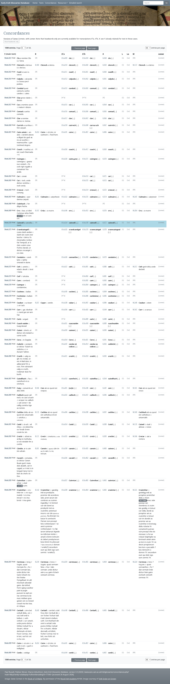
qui (46, 550)
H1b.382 (85, 276)
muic (19, 598)
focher (46, 615)
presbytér (45, 508)
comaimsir (21, 169)
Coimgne (20, 159)
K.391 (105, 340)
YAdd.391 (7, 424)
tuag (19, 326)
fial (18, 242)
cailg (26, 356)
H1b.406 (85, 610)
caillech (30, 400)
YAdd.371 (7, 229)
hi (46, 518)
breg (28, 562)
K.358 (105, 58)
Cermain (20, 567)
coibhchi (111, 344)
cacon (30, 104)
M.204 (135, 210)
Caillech (20, 395)
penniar (142, 503)
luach (31, 397)
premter (44, 495)
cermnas (23, 596)
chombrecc (143, 505)
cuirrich (111, 125)
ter (22, 492)
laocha (19, 237)
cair (28, 466)
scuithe (25, 140)
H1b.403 (85, 480)
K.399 (105, 436)
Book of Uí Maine (35, 679)
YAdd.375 (7, 280)
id (53, 415)
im (24, 216)
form (19, 588)
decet (141, 544)
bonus (21, 81)
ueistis (25, 266)
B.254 (37, 132)
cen (27, 312)
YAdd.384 (7, 340)
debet (45, 539)
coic (91, 388)
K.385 (105, 296)
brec (150, 562)
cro (18, 218)
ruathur (27, 149)
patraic (151, 529)
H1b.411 (85, 652)
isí (57, 524)
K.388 (105, 319)
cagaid (19, 468)
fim (30, 441)
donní (49, 505)
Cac (18, 104)
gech (145, 266)
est (18, 152)
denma (19, 199)
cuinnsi (72, 330)
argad (25, 319)
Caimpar (20, 285)
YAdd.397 (7, 562)
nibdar (54, 628)
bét (42, 636)
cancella (29, 223)
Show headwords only (11, 42)
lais (29, 570)
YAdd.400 (7, 652)
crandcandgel (75, 229)
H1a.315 (64, 104)
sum (57, 550)
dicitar (19, 250)
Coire (43, 132)
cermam (54, 564)
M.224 (135, 562)
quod (52, 388)
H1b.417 (85, 149)
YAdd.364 (7, 176)
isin (23, 235)
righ (22, 166)
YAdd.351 (7, 58)
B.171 (37, 436)
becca (19, 298)
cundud (72, 88)
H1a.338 (64, 490)
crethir (19, 444)
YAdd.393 (7, 448)
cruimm (54, 500)
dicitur (19, 183)
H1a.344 (64, 652)
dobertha (29, 427)
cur (25, 621)
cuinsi (19, 335)
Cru (140, 210)
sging (23, 588)
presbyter (50, 492)
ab (46, 388)
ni (26, 381)
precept (54, 521)
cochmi (72, 291)
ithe (150, 531)
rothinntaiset (49, 524)
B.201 (37, 448)
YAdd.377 (7, 291)
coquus (44, 390)
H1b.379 (85, 229)
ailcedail (28, 583)
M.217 (135, 266)
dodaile (25, 441)
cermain (44, 570)
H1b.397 (85, 395)
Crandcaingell (23, 229)
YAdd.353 (7, 72)
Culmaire (21, 197)
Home (35, 3)
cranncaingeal (114, 229)
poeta (23, 623)
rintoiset (142, 534)
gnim (29, 500)
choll (25, 473)
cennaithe (73, 257)
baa (30, 603)
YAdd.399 (7, 643)
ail (27, 424)
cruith (25, 369)
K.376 (105, 210)
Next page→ (92, 48)
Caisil (19, 424)
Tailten (26, 352)
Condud (20, 88)
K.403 (105, 490)
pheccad (55, 542)
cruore (51, 210)
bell (21, 615)
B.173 (37, 412)
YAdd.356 (7, 98)
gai (24, 309)
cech (18, 166)
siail (27, 593)
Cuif (18, 276)
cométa (25, 405)
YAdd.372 (7, 257)
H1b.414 (85, 344)
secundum (53, 547)
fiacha (24, 206)
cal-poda (28, 79)
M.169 (135, 412)
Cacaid (20, 458)
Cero (71, 340)
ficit (26, 636)
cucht (24, 335)
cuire (29, 480)
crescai (93, 190)
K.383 (105, 285)
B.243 (37, 610)
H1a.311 (64, 72)
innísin (53, 534)
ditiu (149, 266)
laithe (25, 260)
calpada (72, 79)
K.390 (105, 330)
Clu (18, 58)
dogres (27, 145)
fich (18, 128)
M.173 (135, 424)
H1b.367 (85, 118)
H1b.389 (85, 319)
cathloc (93, 412)
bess (42, 542)
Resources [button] (62, 3)
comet (24, 403)
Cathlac (44, 412)
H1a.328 (64, 303)
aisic (18, 135)
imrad (19, 498)
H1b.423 (85, 309)
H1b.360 (85, 65)
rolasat (141, 537)
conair (24, 176)
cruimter (73, 490)
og (30, 492)
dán (52, 567)
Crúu (43, 210)
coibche (20, 349)
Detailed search (75, 3)
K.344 (105, 309)
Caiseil (141, 424)
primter (49, 526)
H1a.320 (64, 159)
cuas (25, 72)
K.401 (105, 458)
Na (48, 516)
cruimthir (44, 511)
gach (28, 137)
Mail (23, 361)
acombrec (55, 495)
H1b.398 (85, 412)
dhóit (53, 631)
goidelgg (142, 492)
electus (22, 67)
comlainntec (22, 287)
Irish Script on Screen (107, 679)
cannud (20, 91)
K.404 (105, 562)
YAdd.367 (7, 197)
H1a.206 (64, 412)
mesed (31, 601)
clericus (29, 65)
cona (28, 245)
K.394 (105, 378)
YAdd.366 (7, 190)
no (18, 140)
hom (56, 135)
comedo (20, 114)
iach (22, 305)
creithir (72, 436)
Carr (19, 309)
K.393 (105, 356)
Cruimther (21, 490)
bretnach (142, 539)
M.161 (135, 388)
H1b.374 (85, 190)
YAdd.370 (7, 223)
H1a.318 (64, 125)
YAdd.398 (7, 610)
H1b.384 (85, 285)
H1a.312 (64, 79)
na (18, 164)
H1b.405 (85, 562)
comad (72, 111)
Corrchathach (50, 621)
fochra (19, 248)
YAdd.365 (7, 180)
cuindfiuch (112, 378)
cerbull (19, 621)
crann (19, 232)
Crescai (20, 190)
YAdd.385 (7, 344)
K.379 (105, 257)
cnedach (28, 333)
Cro (18, 210)
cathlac (72, 412)
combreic (44, 500)
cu (26, 303)
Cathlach (142, 412)
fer (28, 204)
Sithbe (19, 626)
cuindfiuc (94, 378)
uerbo (27, 91)
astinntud (52, 511)
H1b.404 (85, 490)
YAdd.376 (7, 285)
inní (50, 508)
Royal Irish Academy (69, 679)
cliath (19, 225)
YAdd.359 (7, 118)
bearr (30, 303)
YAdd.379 (7, 303)
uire (28, 643)
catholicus (48, 415)
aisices (31, 135)
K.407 (105, 652)
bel (30, 610)
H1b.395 (85, 378)
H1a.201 (64, 388)
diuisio (19, 100)
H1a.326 (64, 257)
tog (140, 564)
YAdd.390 (7, 412)
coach (22, 152)
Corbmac (20, 213)
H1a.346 (64, 210)
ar (28, 242)
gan (30, 142)
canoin (72, 448)
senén (50, 303)
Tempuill (23, 242)
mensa (27, 121)
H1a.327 (64, 266)
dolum (28, 107)
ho (51, 542)
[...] (73, 58)
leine (20, 272)
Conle (19, 652)
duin (27, 361)
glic (18, 359)
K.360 (105, 72)
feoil (52, 135)
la (21, 590)
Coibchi (20, 344)
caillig (19, 405)
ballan (28, 291)
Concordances (50, 3)
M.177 (135, 65)
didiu (26, 412)
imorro (43, 513)
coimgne (93, 159)
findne (22, 577)
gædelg (55, 490)
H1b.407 (85, 132)
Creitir (20, 436)
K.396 (105, 395)
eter (31, 235)
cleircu (26, 237)
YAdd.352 (7, 65)
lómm (49, 537)
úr (55, 132)
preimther (151, 495)
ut (32, 149)
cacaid (71, 458)
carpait (23, 128)
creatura (51, 436)
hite (42, 524)
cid (24, 333)
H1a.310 (64, 65)
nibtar (26, 628)
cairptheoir (55, 197)
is (30, 242)
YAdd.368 (7, 204)
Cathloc (20, 412)
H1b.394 (85, 356)
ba (20, 639)
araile (19, 172)
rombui (29, 240)
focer (19, 634)
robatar (146, 526)
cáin (55, 448)
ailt (30, 580)
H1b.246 (85, 388)
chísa (19, 427)
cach (18, 646)
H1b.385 (85, 291)
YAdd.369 (7, 210)
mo (29, 575)
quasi (26, 88)
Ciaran (27, 460)
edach (19, 269)
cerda (23, 185)
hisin (146, 572)
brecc (52, 562)
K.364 (105, 104)
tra (58, 516)
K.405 (105, 610)
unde (28, 180)
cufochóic (44, 639)
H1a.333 (64, 395)
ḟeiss (42, 567)
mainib (19, 495)
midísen (24, 598)
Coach (19, 149)
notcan (43, 453)
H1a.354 (64, 340)
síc (42, 539)
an (30, 132)
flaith (31, 213)
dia (23, 585)
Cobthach (21, 204)
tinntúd (54, 503)
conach (19, 603)
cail (30, 395)
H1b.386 (85, 296)
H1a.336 (64, 458)
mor (30, 634)
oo (18, 429)
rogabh (27, 166)
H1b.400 (85, 436)
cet (30, 636)
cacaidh (111, 458)
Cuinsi (19, 330)
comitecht (52, 518)
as (18, 408)
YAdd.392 (7, 436)
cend (29, 257)
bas (23, 210)
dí (50, 631)
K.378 (105, 229)
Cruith (19, 356)
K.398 (105, 424)
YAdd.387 (7, 378)
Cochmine (21, 296)
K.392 (105, 344)
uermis (43, 552)
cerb (92, 319)
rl (18, 154)
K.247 (105, 388)
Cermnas (20, 562)
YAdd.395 (7, 480)
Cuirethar (21, 480)
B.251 (37, 197)
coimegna (21, 161)
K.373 (105, 190)
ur (32, 643)
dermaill (44, 631)
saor (28, 197)
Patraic (43, 521)
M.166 (135, 436)
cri (27, 216)
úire (51, 132)
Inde (151, 570)
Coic (42, 388)
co (22, 369)
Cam (19, 280)
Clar (18, 118)
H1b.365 (85, 104)
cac (70, 104)
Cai (18, 176)
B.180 (37, 65)
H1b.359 (85, 58)
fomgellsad (21, 580)
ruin (18, 366)
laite (18, 260)
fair (18, 315)
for (30, 372)
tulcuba (26, 276)
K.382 (105, 280)
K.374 (105, 197)
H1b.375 (85, 197)
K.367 (105, 125)
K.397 (105, 412)
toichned (20, 145)
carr (70, 309)
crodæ (25, 359)
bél (58, 610)
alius (18, 390)
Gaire (19, 575)
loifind (27, 585)
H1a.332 (64, 378)
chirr (46, 613)
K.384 (105, 291)
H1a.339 (64, 562)
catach (30, 621)
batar (43, 518)
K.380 (105, 266)
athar (19, 483)
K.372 (105, 180)
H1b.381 (85, 266)
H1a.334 (64, 424)
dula (26, 372)
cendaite (93, 257)
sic (155, 542)
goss (30, 598)
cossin (19, 432)
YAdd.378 (7, 296)
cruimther (142, 524)
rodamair (20, 372)
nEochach (20, 583)
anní (42, 526)
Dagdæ (28, 340)
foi (149, 534)
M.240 (135, 303)
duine (28, 262)
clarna (19, 121)
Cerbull (25, 626)
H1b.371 (85, 159)
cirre (27, 610)
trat (29, 471)
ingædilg (44, 503)
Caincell (20, 223)
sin (26, 432)
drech (26, 330)
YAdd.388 (7, 388)
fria (27, 169)
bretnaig (152, 524)
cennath (149, 575)
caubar (93, 303)
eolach (23, 164)
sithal (27, 436)
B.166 (37, 388)
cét (54, 636)
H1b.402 (85, 458)
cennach (44, 575)
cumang (20, 192)
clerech (72, 65)
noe (46, 636)
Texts (41, 3)
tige (30, 405)
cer (29, 613)
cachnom (44, 135)
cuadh (110, 72)
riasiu (28, 463)
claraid (25, 248)
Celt (18, 266)
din (49, 495)
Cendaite (21, 257)
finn (18, 476)
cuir (18, 615)
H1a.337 (64, 480)
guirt (24, 463)
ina (24, 603)
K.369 (105, 149)
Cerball (20, 610)
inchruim (55, 537)
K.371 (105, 176)
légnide (57, 531)
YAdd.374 (7, 276)
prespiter (142, 495)
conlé (71, 652)
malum (21, 107)
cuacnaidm (73, 323)
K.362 (105, 88)
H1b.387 (85, 303)
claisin (28, 98)
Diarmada (29, 152)
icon (48, 521)
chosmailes (21, 240)
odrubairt (29, 366)
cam (91, 280)
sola (58, 436)
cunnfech (73, 378)
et (18, 606)
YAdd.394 (7, 458)
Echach (24, 575)
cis (24, 424)
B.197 (37, 210)
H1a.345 (64, 291)
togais (19, 564)
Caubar (20, 303)
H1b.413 (85, 210)
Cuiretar (72, 480)
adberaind (21, 364)
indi (42, 492)
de (30, 403)
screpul (21, 400)
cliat (18, 245)
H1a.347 (64, 344)
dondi (149, 511)
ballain (29, 296)
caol (25, 397)
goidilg (144, 508)
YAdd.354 (7, 79)
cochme (93, 291)
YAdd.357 (7, 104)
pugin (25, 590)
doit (29, 631)
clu (70, 58)
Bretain (53, 516)
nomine (25, 58)
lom (142, 542)
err (19, 305)
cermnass (73, 562)
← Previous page (79, 48)
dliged (20, 137)
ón (58, 448)
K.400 (105, 448)
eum (42, 550)
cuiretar (111, 480)
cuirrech (72, 125)
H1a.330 (64, 330)
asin (42, 572)
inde (54, 623)
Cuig (19, 388)
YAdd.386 (7, 356)
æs (143, 564)
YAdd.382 (7, 323)
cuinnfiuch (21, 381)
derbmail (20, 631)
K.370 (105, 159)
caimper (93, 285)
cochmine (94, 296)
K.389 (105, 323)
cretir (92, 436)
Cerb (19, 319)
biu (27, 603)
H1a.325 (64, 229)
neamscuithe (22, 142)
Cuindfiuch (21, 378)
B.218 (37, 562)
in (24, 262)
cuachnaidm (113, 323)
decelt (25, 269)
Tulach (27, 346)
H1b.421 (85, 340)
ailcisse (141, 427)
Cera (19, 340)
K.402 (105, 480)
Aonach (20, 352)
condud (111, 88)
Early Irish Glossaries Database (15, 3)
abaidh (23, 466)
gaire (19, 585)
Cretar (142, 436)
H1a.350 (64, 149)
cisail (148, 424)
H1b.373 (85, 180)
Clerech (44, 65)
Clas (18, 98)
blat (18, 473)
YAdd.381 (7, 319)
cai (91, 176)
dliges (19, 206)
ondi (25, 615)
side (42, 498)
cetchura (20, 384)
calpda (93, 79)
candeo (20, 93)
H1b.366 (85, 111)
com (29, 216)
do (25, 137)
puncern (20, 593)
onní (42, 623)
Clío (29, 58)
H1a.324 (64, 223)
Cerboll (72, 610)
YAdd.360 (7, 125)
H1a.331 (64, 356)
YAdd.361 (7, 132)
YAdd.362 (7, 149)
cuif (91, 276)
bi (29, 473)
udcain (22, 451)
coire (71, 132)
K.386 (105, 303)
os (27, 601)
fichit (50, 636)
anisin (148, 539)
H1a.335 (64, 436)
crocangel (26, 250)
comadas (28, 458)
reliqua (22, 606)
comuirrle (26, 388)
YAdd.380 (7, 309)
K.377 (105, 223)
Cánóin (20, 448)
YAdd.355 (7, 88)
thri (18, 577)
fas (29, 378)
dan (18, 570)
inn (18, 451)
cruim (152, 505)
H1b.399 (85, 424)
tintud (152, 508)
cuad (71, 72)
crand (20, 312)
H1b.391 (85, 330)
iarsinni (25, 135)
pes (26, 81)
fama (21, 61)
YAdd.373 (7, 266)
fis (29, 164)
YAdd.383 (7, 330)
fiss (47, 567)
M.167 (135, 309)
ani (148, 513)
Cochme (20, 291)
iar (152, 534)
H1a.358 (64, 448)
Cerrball (52, 613)
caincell (72, 223)
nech (19, 397)
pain (18, 590)
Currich (20, 125)
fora (42, 613)
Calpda (20, 79)
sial (148, 436)
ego (53, 550)
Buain (19, 463)
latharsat (49, 531)
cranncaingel (95, 229)
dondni (147, 518)
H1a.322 (64, 197)
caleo (27, 93)
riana (25, 471)
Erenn (27, 429)
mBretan (46, 534)
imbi (18, 492)
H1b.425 (85, 448)
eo (48, 388)
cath (26, 618)
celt (70, 266)
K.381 (105, 276)
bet (20, 636)
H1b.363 (85, 88)
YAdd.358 (7, 111)
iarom (43, 531)
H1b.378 (85, 223)
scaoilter (29, 588)
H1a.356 (64, 309)
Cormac (25, 634)
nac (18, 596)
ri (25, 468)
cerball (19, 613)
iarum (52, 498)
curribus (28, 125)
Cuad (19, 72)
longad (19, 471)
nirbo (27, 213)
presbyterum (54, 539)
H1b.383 (85, 280)
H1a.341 (64, 132)
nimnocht (146, 550)
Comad (20, 111)
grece (23, 98)
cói (48, 132)
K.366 (105, 118)
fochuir (52, 615)
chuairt (20, 628)
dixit (30, 210)
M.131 (135, 490)
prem (47, 498)
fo (30, 237)
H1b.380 (85, 257)
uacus (19, 74)
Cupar (43, 303)
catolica (21, 417)
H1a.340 (64, 610)
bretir (19, 500)
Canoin (44, 448)
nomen (22, 408)
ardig (19, 439)
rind (27, 468)
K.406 (105, 132)
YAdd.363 (7, 159)
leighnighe (149, 537)
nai (24, 636)
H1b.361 (85, 72)
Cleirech (20, 65)
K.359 (105, 65)
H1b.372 (85, 176)
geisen (19, 601)
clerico (51, 65)
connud (93, 88)
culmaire (72, 197)
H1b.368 (85, 125)
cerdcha (26, 183)
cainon (111, 448)
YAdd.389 (7, 395)
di (26, 631)
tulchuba (27, 439)
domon (142, 552)
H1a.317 (64, 118)
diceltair (29, 309)
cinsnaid (20, 262)
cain (29, 448)
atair (25, 483)
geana (29, 161)
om (23, 646)
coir (42, 505)
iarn (31, 312)
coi (25, 643)
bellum (19, 618)
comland (26, 280)
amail (43, 537)
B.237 (37, 303)
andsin (29, 232)
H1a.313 (64, 88)
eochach (142, 575)
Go (167, 3)
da (30, 596)
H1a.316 (64, 111)
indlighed (20, 648)
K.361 (105, 79)
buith (19, 374)
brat (31, 269)
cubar (71, 303)
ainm (24, 245)
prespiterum (149, 544)
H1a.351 (64, 323)
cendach (28, 344)
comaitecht (143, 529)
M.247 (135, 197)
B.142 (37, 490)
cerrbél (52, 610)
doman (57, 544)
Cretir (43, 436)
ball (57, 615)
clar (70, 118)
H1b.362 (85, 79)
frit (27, 364)
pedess (20, 84)
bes (140, 547)
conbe (92, 652)
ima (28, 495)
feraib (21, 429)
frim (22, 366)
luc (23, 432)
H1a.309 (64, 58)
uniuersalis (29, 415)
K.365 (105, 111)
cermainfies (143, 567)
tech (23, 180)
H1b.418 (85, 323)
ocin (140, 531)
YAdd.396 (7, 490)
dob (18, 466)
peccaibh (150, 547)
